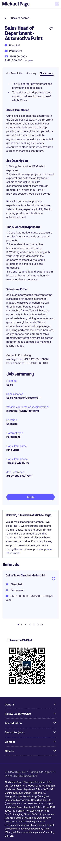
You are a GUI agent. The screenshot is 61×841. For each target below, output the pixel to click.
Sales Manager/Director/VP (23, 397)
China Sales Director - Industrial (25, 575)
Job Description (14, 73)
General (9, 704)
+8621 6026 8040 (17, 462)
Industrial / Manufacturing (22, 410)
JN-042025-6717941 (19, 475)
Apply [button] (30, 497)
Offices (9, 751)
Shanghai (12, 423)
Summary (31, 73)
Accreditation (13, 723)
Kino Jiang (13, 449)
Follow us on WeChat (18, 713)
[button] (17, 18)
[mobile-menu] (57, 4)
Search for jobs (14, 732)
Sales (9, 384)
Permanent (13, 436)
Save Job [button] (53, 579)
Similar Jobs (47, 73)
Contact (10, 741)
